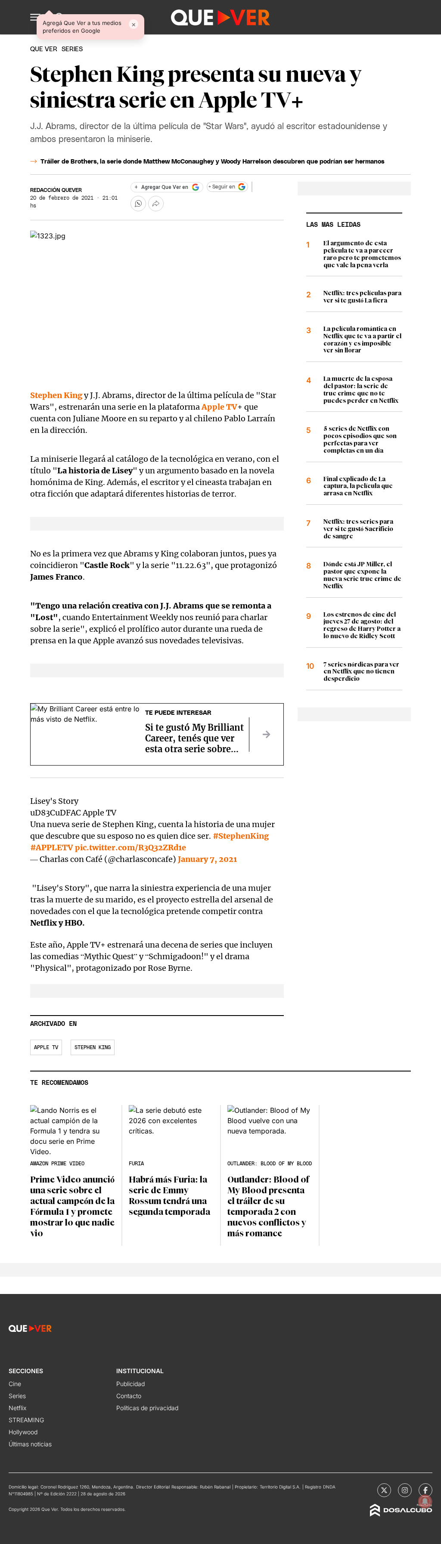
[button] (35, 17)
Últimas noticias (30, 1444)
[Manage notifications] (425, 1501)
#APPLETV (51, 847)
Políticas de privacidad (147, 1407)
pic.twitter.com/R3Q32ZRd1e (130, 847)
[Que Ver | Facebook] (425, 1490)
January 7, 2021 (207, 859)
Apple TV (219, 407)
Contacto (128, 1395)
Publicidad (130, 1383)
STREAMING (26, 1420)
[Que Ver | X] (384, 1490)
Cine (15, 1383)
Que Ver (43, 49)
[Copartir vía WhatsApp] (138, 203)
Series (17, 1395)
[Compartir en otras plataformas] (156, 203)
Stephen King (57, 395)
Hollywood (23, 1432)
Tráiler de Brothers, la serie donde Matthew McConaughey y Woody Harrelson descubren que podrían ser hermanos (212, 162)
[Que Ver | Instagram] (404, 1490)
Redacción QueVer (56, 190)
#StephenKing (241, 836)
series (72, 49)
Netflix (17, 1407)
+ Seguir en (221, 186)
